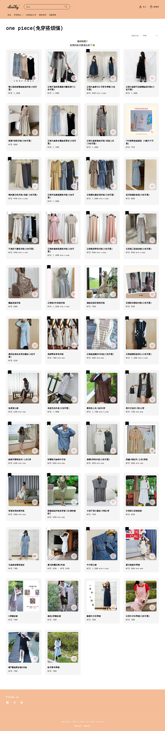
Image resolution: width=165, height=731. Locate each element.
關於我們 (42, 15)
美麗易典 (52, 15)
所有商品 (17, 15)
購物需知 (87, 726)
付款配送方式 (31, 15)
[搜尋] (66, 6)
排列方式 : (136, 35)
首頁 (9, 15)
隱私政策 (78, 726)
